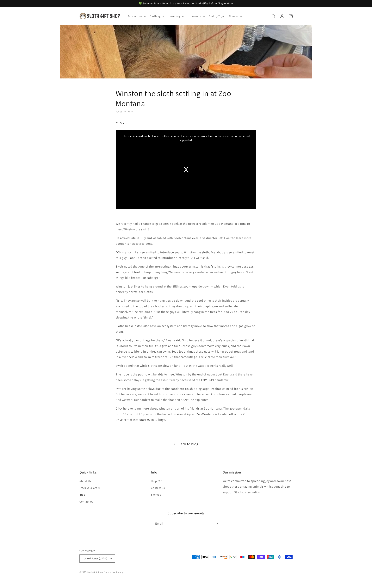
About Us (85, 481)
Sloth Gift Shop (95, 572)
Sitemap (156, 494)
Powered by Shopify (113, 572)
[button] (137, 16)
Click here (122, 408)
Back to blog (188, 444)
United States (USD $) (95, 558)
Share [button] (123, 123)
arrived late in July (133, 238)
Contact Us (86, 501)
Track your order (89, 488)
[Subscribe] (216, 523)
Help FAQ (156, 481)
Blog (82, 494)
